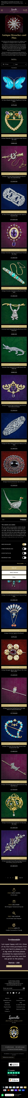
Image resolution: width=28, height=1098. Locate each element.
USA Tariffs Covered (19, 1047)
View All (21, 877)
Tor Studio (17, 1095)
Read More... (14, 59)
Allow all (14, 568)
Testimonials (7, 1004)
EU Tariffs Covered (9, 1047)
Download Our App (21, 1007)
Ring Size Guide (7, 1007)
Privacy (20, 998)
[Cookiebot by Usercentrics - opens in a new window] (20, 520)
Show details (20, 563)
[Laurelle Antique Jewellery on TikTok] (19, 993)
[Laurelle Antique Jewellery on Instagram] (7, 993)
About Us (7, 998)
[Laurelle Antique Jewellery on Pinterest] (16, 993)
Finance (7, 1009)
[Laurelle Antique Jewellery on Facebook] (10, 993)
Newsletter (7, 1002)
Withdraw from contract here (8, 1057)
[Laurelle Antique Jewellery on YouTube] (13, 993)
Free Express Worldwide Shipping (14, 1049)
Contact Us (7, 1011)
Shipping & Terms (7, 1000)
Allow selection (14, 572)
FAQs (21, 1002)
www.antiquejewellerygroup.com (14, 985)
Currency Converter (20, 1000)
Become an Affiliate (20, 1009)
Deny (14, 577)
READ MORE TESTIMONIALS (14, 966)
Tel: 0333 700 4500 (20, 1004)
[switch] (24, 549)
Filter (7, 64)
